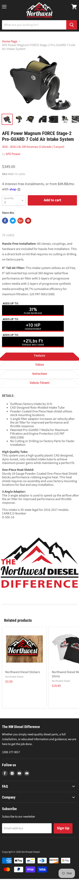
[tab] (39, 355)
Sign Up (63, 828)
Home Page (9, 41)
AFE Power (13, 154)
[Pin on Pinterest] (28, 221)
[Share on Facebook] (5, 221)
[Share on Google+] (20, 221)
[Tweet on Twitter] (13, 221)
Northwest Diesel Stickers (22, 672)
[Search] (71, 25)
